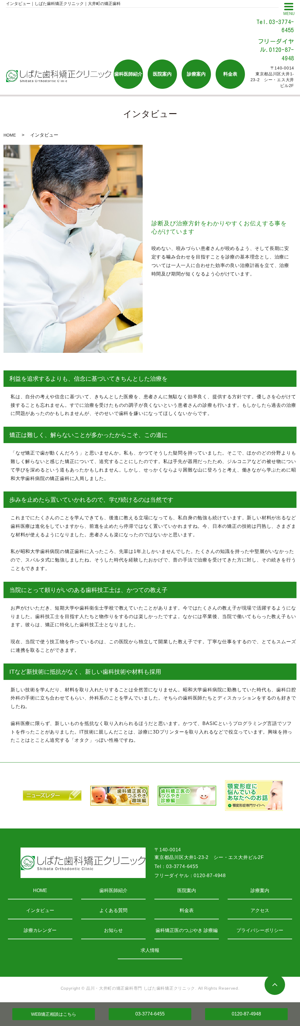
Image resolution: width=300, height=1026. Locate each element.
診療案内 (259, 890)
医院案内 (186, 890)
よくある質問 (113, 910)
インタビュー (40, 910)
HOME (10, 135)
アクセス (259, 910)
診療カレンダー (40, 930)
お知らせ (113, 930)
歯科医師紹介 (113, 890)
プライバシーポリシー (259, 930)
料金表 (187, 910)
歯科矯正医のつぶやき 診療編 (187, 930)
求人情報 (150, 950)
